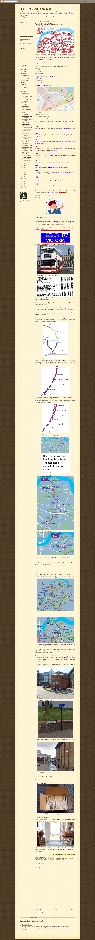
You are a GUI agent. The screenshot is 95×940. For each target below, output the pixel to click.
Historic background (43, 858)
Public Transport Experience (35, 8)
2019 (22, 171)
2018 (22, 172)
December (24, 73)
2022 (22, 165)
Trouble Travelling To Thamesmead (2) (27, 134)
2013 (22, 181)
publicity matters (51, 859)
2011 (22, 185)
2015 (22, 178)
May (23, 86)
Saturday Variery (23, 28)
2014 (22, 180)
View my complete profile (25, 203)
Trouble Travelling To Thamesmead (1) (27, 137)
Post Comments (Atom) (48, 913)
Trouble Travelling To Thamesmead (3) (27, 131)
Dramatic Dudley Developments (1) (26, 93)
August (24, 80)
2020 (22, 169)
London (50, 858)
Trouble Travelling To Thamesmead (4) (27, 128)
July (23, 82)
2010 (22, 187)
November (24, 75)
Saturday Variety (25, 107)
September (24, 78)
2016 (22, 176)
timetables (58, 859)
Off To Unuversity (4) (27, 145)
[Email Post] (51, 857)
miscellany (58, 858)
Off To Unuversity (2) (27, 148)
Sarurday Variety (26, 124)
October (24, 77)
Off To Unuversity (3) (27, 147)
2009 (22, 189)
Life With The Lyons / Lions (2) (27, 113)
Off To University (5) (26, 143)
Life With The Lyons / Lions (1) (27, 116)
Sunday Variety (23, 25)
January (24, 162)
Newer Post (38, 909)
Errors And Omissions (27, 111)
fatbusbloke (25, 200)
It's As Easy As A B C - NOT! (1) (27, 103)
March (24, 89)
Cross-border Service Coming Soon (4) (26, 159)
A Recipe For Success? (27, 125)
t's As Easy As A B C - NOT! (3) (27, 97)
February (24, 91)
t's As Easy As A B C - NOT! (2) (27, 100)
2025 (22, 69)
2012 (22, 183)
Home (55, 909)
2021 (22, 167)
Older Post (72, 909)
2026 (22, 68)
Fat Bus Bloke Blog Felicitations (26, 36)
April (23, 87)
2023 (22, 163)
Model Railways (65, 858)
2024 (22, 71)
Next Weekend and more (27, 926)
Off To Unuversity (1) (27, 150)
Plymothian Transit (27, 925)
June (23, 84)
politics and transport (42, 859)
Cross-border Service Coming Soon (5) (26, 156)
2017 (22, 174)
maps (54, 858)
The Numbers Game (26, 109)
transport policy (65, 859)
